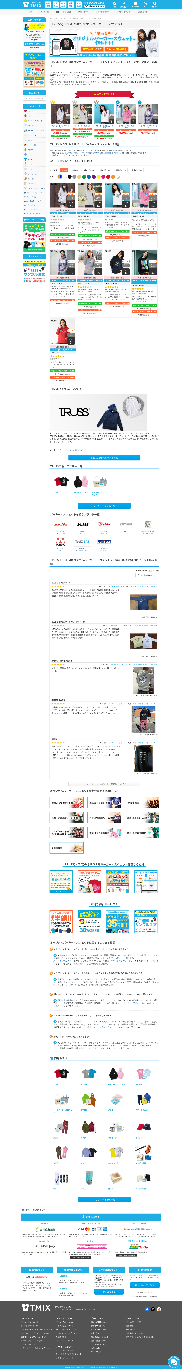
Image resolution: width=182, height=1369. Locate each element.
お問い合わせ (96, 1348)
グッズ (23, 1344)
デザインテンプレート (121, 961)
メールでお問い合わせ (146, 1285)
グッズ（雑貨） (33, 145)
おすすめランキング (33, 201)
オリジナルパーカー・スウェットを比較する (75, 161)
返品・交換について (99, 1340)
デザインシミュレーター (65, 1357)
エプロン (31, 150)
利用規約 (129, 1326)
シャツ (30, 155)
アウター (31, 169)
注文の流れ (95, 1333)
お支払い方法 (92, 1217)
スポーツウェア (33, 159)
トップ (29, 12)
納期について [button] (83, 12)
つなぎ (39, 1340)
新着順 (75, 170)
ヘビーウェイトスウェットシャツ (144, 586)
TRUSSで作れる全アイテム (104, 457)
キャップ (31, 179)
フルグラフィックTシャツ (36, 188)
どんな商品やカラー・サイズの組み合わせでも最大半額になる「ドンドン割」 (95, 153)
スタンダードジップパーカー (146, 625)
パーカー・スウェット (80, 18)
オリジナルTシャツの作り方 (67, 1350)
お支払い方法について (109, 1027)
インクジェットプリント (65, 1326)
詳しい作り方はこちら (63, 961)
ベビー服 (31, 126)
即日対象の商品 (65, 1000)
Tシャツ (30, 111)
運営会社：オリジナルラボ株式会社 (140, 1337)
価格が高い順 (104, 170)
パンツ (30, 164)
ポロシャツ (31, 116)
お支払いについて (98, 1326)
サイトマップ (96, 1352)
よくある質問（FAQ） (99, 1344)
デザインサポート (79, 964)
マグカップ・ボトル (29, 1348)
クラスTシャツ (31, 205)
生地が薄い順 (121, 170)
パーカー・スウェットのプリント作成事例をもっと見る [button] (104, 784)
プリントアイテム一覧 (104, 505)
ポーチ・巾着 (32, 135)
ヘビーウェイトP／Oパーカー (145, 664)
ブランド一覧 (31, 197)
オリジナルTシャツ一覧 (117, 958)
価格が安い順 (88, 170)
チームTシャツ (31, 209)
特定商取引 (130, 1329)
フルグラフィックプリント (66, 1333)
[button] (114, 5)
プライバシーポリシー (134, 1322)
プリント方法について (64, 1340)
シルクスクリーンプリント (66, 1329)
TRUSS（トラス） (97, 18)
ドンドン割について (99, 1329)
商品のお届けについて (99, 1337)
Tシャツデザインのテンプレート (69, 1354)
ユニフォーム (32, 174)
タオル (30, 140)
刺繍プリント (61, 1337)
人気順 (64, 170)
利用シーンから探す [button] (63, 12)
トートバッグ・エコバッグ (36, 130)
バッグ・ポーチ (36, 1333)
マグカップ (31, 184)
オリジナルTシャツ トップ (59, 18)
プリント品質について (64, 1322)
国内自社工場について (134, 1333)
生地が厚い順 (137, 170)
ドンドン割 (68, 985)
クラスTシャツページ (126, 1045)
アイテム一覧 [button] (44, 12)
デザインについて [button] (103, 12)
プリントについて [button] (123, 12)
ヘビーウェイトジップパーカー (145, 703)
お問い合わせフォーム (35, 44)
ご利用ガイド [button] (142, 12)
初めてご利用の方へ (99, 1322)
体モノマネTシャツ (33, 213)
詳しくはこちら (109, 1292)
